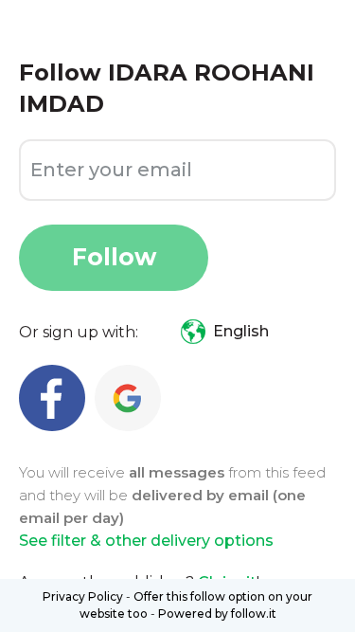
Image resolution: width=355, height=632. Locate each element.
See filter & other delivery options (146, 541)
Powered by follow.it (217, 613)
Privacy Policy (83, 596)
